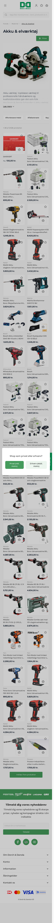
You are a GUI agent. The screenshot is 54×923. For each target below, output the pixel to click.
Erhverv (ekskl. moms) (36, 464)
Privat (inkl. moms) (14, 464)
